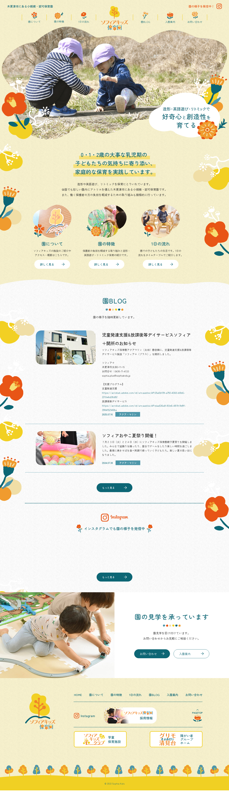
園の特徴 (59, 21)
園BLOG (145, 21)
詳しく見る (47, 264)
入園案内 (170, 21)
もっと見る (108, 487)
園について (34, 21)
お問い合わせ (194, 21)
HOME (78, 695)
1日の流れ (83, 21)
